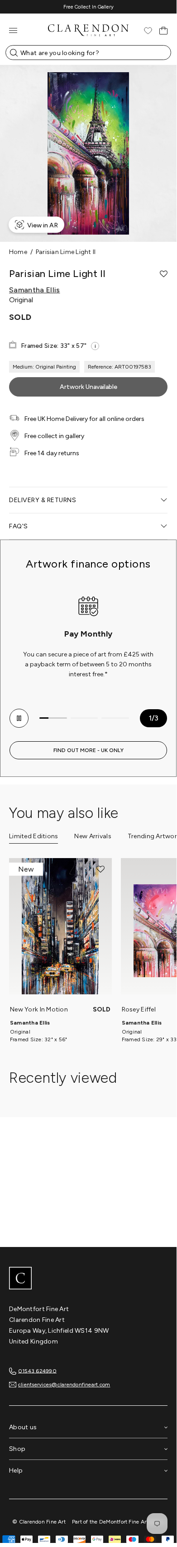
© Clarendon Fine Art (39, 1522)
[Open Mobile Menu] (13, 30)
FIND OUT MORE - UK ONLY (88, 750)
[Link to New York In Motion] (60, 931)
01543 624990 (37, 1370)
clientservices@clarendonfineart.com (64, 1384)
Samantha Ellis (34, 290)
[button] (163, 274)
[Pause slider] (19, 718)
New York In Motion (39, 1009)
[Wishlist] (148, 31)
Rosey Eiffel (139, 1009)
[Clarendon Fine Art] (88, 1279)
